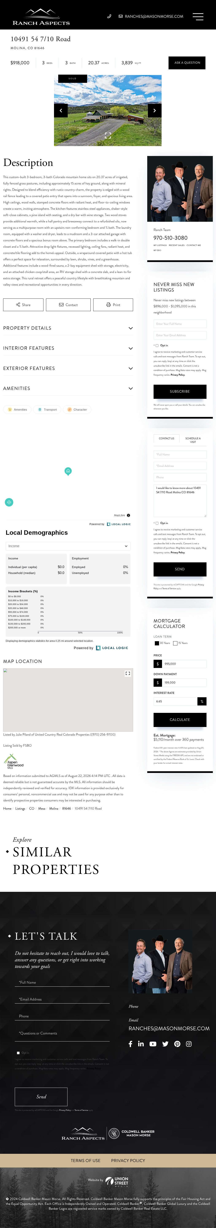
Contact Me (194, 245)
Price (158, 655)
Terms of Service (169, 588)
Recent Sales (177, 245)
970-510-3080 (171, 238)
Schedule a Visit (193, 440)
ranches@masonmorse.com (153, 16)
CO (31, 808)
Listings (20, 808)
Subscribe (180, 391)
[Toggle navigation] (198, 16)
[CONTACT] (187, 62)
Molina (53, 808)
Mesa (41, 808)
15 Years (182, 643)
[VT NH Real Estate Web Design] (108, 1182)
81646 (66, 808)
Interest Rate (164, 693)
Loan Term (163, 637)
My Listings (160, 245)
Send (180, 569)
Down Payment (165, 674)
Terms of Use (86, 1161)
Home (7, 808)
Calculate (180, 719)
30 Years (165, 643)
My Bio (157, 250)
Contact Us (166, 438)
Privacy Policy (178, 375)
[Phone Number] (110, 16)
